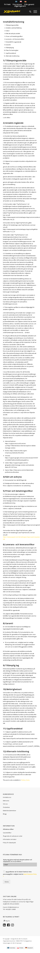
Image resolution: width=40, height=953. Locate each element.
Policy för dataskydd (9, 843)
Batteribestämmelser (9, 810)
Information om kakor (9, 839)
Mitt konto (6, 801)
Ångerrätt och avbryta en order (12, 836)
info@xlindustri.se (13, 907)
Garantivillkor (7, 833)
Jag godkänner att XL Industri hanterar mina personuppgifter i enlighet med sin (20, 874)
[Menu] (34, 11)
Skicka (7, 882)
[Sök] (29, 11)
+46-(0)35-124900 (10, 909)
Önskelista (6, 807)
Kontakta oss (7, 797)
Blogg (4, 814)
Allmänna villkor (8, 829)
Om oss (5, 804)
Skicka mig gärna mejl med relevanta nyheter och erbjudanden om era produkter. (17, 860)
